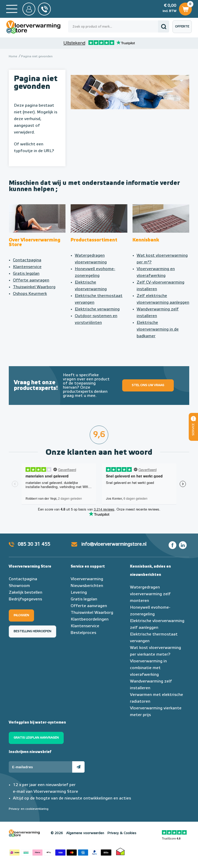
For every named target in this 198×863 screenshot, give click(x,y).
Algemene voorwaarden (85, 833)
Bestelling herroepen (32, 631)
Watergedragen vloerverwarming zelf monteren (150, 594)
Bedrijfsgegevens (25, 599)
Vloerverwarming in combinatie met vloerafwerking (148, 668)
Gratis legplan (26, 274)
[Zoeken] (163, 26)
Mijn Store (28, 9)
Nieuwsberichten (87, 586)
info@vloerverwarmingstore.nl (113, 544)
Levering (79, 593)
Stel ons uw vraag (148, 385)
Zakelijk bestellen (25, 593)
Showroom (19, 586)
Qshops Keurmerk (30, 294)
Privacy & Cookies (122, 833)
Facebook (172, 545)
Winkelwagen (185, 8)
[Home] (11, 8)
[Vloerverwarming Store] (37, 27)
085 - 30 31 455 (44, 9)
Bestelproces (83, 633)
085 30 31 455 (34, 544)
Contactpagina (27, 260)
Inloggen (21, 615)
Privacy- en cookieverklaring (28, 809)
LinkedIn (183, 545)
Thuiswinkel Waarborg (34, 287)
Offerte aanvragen (183, 29)
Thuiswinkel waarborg (120, 851)
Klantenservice (27, 267)
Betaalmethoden (60, 851)
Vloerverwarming (87, 579)
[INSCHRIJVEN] (78, 767)
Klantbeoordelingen (90, 619)
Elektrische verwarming (97, 309)
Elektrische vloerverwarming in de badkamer (158, 329)
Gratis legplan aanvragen (36, 737)
